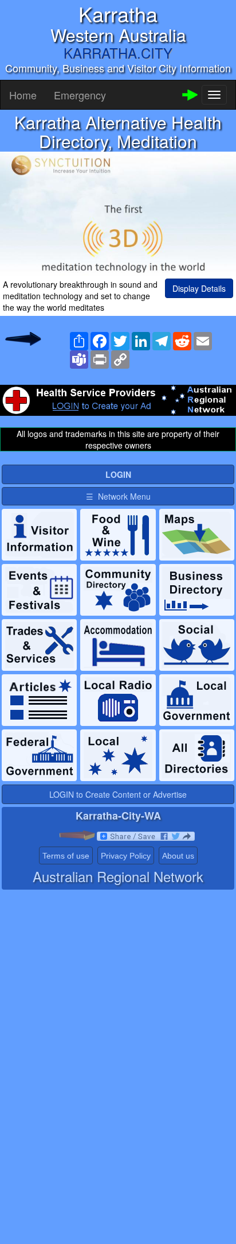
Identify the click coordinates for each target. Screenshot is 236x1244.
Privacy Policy (126, 855)
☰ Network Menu (118, 496)
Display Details (199, 288)
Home (23, 94)
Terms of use (65, 855)
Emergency (80, 94)
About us (178, 855)
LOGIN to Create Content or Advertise (118, 794)
